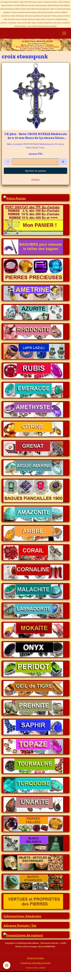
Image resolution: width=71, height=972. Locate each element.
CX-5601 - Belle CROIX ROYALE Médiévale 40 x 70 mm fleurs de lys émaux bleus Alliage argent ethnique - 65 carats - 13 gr (35, 136)
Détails (35, 179)
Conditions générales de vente (35, 962)
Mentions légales (35, 958)
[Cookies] (6, 965)
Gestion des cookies (35, 967)
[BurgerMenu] (64, 33)
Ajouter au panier (35, 170)
